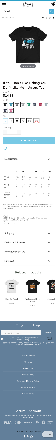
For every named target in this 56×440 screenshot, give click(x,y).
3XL (36, 121)
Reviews (9, 260)
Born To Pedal (11, 299)
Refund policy (28, 394)
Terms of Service (28, 387)
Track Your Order (28, 355)
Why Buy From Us (14, 251)
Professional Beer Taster (32, 300)
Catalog (13, 17)
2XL (29, 121)
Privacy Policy (49, 339)
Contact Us (28, 368)
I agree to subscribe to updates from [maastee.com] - (30, 339)
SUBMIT (48, 333)
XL (23, 121)
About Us (28, 362)
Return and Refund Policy (28, 381)
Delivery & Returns (15, 242)
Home (5, 17)
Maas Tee (23, 431)
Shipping (9, 233)
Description (11, 158)
